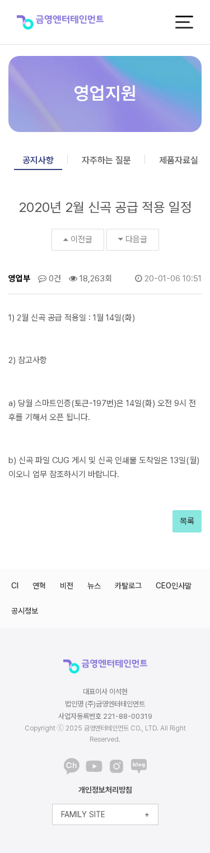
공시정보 (24, 610)
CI (14, 585)
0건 (53, 279)
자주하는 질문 (106, 160)
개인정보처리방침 (105, 789)
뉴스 (94, 585)
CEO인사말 (174, 585)
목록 (187, 521)
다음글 (136, 239)
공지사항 (38, 160)
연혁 (39, 585)
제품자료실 (178, 160)
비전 (66, 585)
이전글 (81, 239)
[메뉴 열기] (184, 22)
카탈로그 (128, 585)
